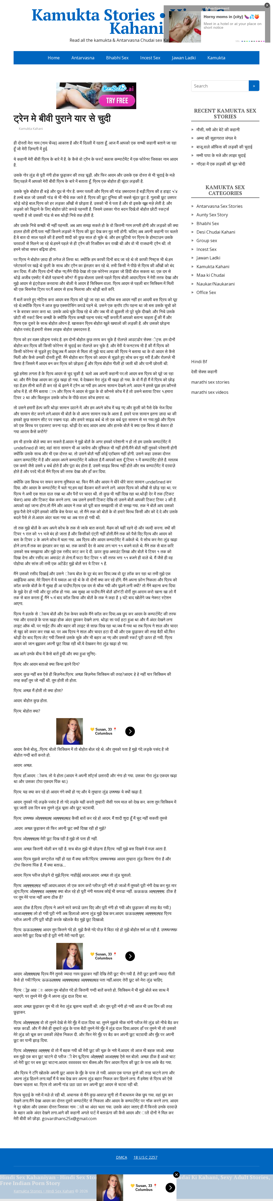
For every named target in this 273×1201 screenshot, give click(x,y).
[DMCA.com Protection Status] (225, 332)
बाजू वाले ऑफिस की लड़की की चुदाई (224, 147)
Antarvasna (82, 58)
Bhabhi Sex (117, 58)
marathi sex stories (210, 382)
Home (54, 58)
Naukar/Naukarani (215, 284)
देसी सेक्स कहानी (204, 372)
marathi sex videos (209, 392)
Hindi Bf (199, 362)
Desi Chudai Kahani (215, 232)
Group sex (206, 240)
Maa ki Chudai (210, 275)
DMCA (121, 1157)
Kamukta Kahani (31, 128)
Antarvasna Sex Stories (219, 206)
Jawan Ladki (184, 58)
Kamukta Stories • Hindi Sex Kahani (137, 21)
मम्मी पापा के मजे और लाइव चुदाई (221, 155)
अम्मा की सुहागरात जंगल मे (216, 138)
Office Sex (206, 292)
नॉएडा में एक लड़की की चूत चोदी (220, 164)
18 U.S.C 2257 (145, 1157)
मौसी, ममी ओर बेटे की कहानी (218, 129)
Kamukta (216, 58)
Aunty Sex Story (212, 215)
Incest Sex (150, 58)
